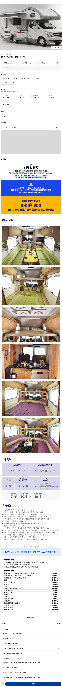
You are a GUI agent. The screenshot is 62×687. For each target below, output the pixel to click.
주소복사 (57, 127)
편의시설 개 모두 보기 (8, 83)
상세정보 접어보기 (31, 617)
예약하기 (33, 684)
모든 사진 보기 (56, 47)
